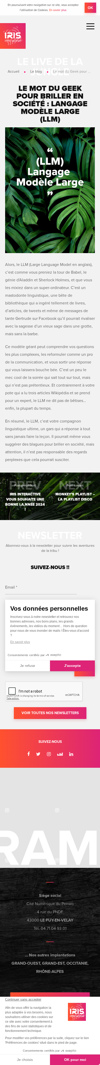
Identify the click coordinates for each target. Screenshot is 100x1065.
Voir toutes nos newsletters (50, 713)
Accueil (13, 71)
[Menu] (90, 26)
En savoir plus (57, 10)
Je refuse (27, 666)
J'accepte (72, 666)
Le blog (36, 71)
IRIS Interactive (13, 36)
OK (90, 8)
